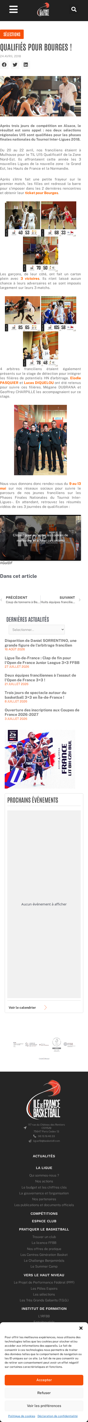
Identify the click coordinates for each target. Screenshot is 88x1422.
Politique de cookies (21, 1416)
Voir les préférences (44, 1406)
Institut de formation (44, 1309)
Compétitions (44, 1213)
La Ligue (44, 1168)
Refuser (44, 1393)
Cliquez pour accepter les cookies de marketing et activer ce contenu (40, 537)
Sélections (12, 34)
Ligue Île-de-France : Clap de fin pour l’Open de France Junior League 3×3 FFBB (42, 660)
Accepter (44, 1380)
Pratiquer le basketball (44, 1229)
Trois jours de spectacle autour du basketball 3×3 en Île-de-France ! (35, 695)
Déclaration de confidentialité (58, 1416)
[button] (81, 1328)
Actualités (44, 1156)
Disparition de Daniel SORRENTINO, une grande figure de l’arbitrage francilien (41, 643)
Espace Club (44, 1221)
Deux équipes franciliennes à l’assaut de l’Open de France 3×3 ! (40, 677)
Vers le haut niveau (44, 1275)
